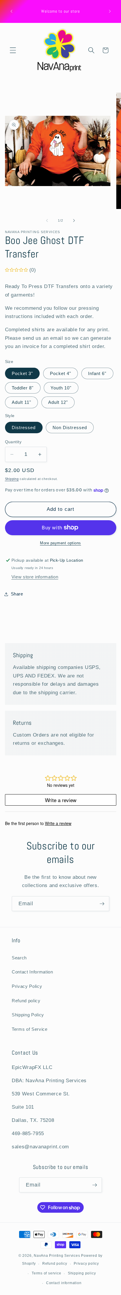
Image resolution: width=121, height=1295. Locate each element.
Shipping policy (82, 1273)
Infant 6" (97, 373)
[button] (13, 50)
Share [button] (17, 593)
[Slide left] (47, 220)
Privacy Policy (27, 986)
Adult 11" (21, 402)
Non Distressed (70, 427)
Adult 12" (58, 402)
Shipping (12, 479)
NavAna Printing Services (57, 1256)
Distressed (24, 427)
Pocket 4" (60, 373)
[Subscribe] (102, 903)
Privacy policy (86, 1263)
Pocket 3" (22, 373)
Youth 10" (61, 387)
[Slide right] (74, 220)
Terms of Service (30, 1029)
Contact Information (32, 971)
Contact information (64, 1283)
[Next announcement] (109, 11)
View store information (34, 576)
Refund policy (26, 1000)
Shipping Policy (28, 1014)
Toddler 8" (23, 387)
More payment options (60, 543)
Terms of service (46, 1273)
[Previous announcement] (11, 11)
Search (19, 957)
